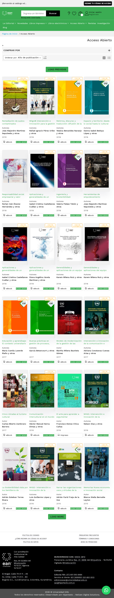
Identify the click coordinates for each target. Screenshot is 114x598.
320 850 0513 (88, 577)
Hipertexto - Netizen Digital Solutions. (81, 595)
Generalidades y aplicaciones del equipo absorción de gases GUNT (96, 270)
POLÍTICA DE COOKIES (30, 535)
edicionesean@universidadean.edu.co (70, 580)
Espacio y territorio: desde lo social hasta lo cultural (96, 122)
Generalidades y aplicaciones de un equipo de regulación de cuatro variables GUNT (69, 271)
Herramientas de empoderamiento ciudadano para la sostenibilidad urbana (94, 198)
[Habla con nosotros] (106, 590)
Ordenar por (11, 57)
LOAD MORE (57, 516)
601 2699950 (76, 577)
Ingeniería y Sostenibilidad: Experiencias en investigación (64, 198)
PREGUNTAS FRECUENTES (89, 535)
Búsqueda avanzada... (31, 17)
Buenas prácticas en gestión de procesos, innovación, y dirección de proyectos (42, 345)
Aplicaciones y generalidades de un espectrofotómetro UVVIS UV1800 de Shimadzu (14, 271)
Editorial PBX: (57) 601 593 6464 (68, 575)
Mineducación (20, 563)
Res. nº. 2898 (80, 560)
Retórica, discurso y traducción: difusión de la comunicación (69, 123)
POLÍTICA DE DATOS (30, 542)
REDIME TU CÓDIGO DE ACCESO (98, 3)
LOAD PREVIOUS (57, 69)
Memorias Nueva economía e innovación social (97, 488)
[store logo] (9, 13)
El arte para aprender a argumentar (67, 415)
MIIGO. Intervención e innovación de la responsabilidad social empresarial (94, 418)
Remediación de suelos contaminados (13, 122)
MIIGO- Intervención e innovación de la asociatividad (39, 490)
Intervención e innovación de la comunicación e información (96, 343)
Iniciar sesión (95, 12)
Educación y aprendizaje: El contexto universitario (14, 342)
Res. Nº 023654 (21, 561)
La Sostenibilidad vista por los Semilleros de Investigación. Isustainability (15, 491)
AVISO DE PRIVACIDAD (89, 542)
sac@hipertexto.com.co (64, 583)
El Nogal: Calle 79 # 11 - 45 (15, 574)
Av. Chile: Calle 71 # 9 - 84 (15, 577)
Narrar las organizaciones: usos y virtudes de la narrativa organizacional (69, 490)
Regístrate (94, 14)
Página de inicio (10, 34)
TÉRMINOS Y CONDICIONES (89, 539)
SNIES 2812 (80, 557)
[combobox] (33, 13)
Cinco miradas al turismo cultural (14, 415)
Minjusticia (96, 560)
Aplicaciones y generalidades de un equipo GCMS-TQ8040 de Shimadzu (41, 271)
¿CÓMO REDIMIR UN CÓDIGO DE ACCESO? (31, 539)
